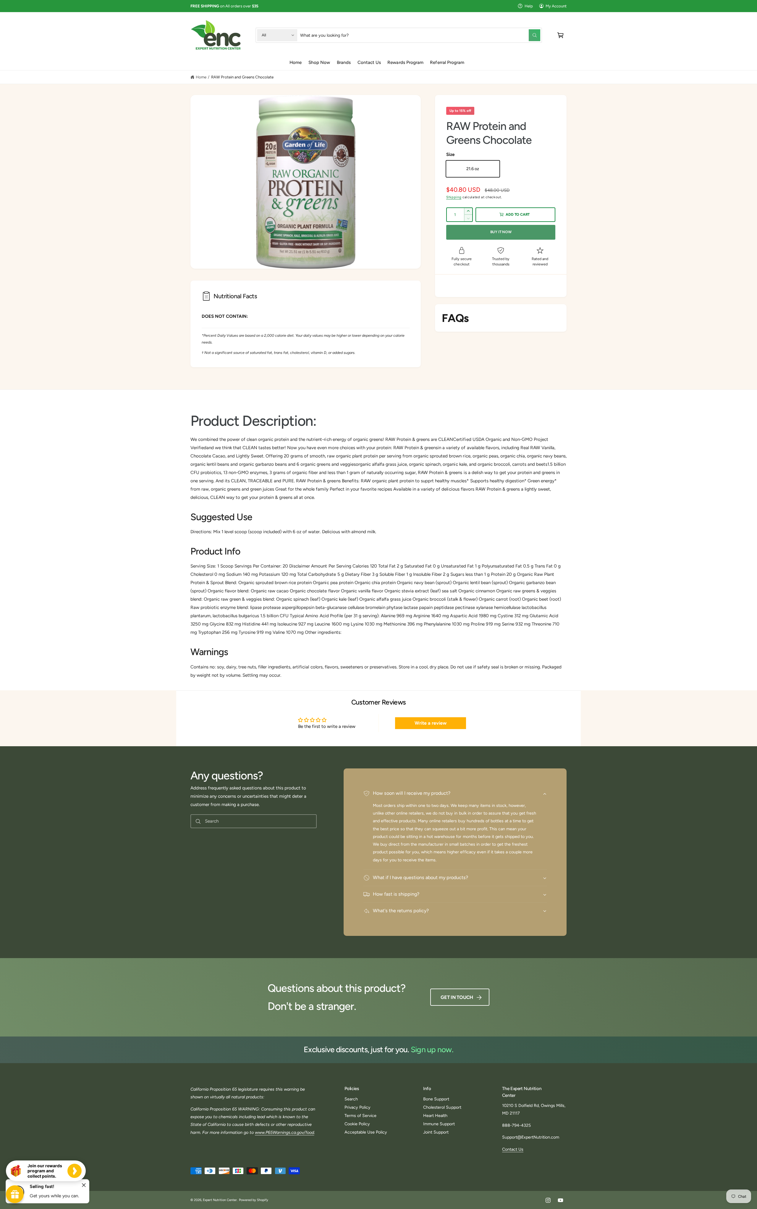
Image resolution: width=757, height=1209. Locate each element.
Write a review (431, 723)
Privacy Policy (357, 1107)
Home (201, 77)
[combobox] (420, 35)
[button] (560, 35)
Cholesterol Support (442, 1107)
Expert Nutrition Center (220, 1200)
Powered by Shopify (253, 1200)
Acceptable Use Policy (365, 1132)
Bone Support (436, 1099)
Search (351, 1099)
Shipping (453, 197)
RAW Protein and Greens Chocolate (242, 77)
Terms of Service (360, 1115)
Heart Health (435, 1115)
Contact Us (512, 1149)
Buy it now (501, 232)
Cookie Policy (357, 1123)
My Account (556, 6)
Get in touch (457, 997)
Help (529, 6)
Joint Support (436, 1132)
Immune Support (439, 1123)
